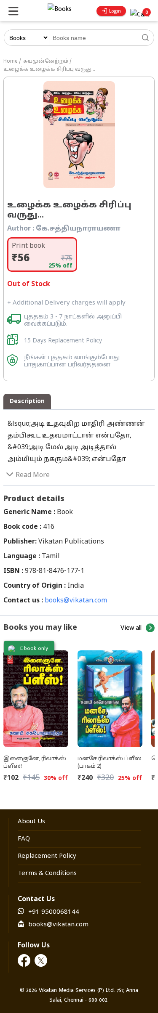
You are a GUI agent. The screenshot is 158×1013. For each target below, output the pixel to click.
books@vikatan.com (76, 601)
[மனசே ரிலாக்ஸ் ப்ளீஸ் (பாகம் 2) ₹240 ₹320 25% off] (110, 695)
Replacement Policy (47, 856)
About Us (31, 822)
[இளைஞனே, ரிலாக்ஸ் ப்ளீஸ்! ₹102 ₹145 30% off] (36, 695)
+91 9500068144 (53, 912)
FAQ (24, 839)
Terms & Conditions (47, 874)
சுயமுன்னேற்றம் (45, 61)
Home (10, 61)
